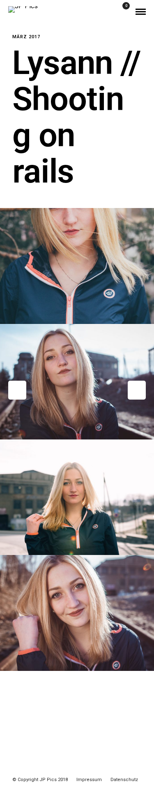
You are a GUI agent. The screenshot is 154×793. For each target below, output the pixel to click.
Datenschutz (124, 779)
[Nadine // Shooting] (17, 390)
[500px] (93, 767)
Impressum (89, 779)
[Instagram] (82, 767)
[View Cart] (123, 11)
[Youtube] (72, 767)
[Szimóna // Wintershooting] (137, 390)
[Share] (111, 12)
